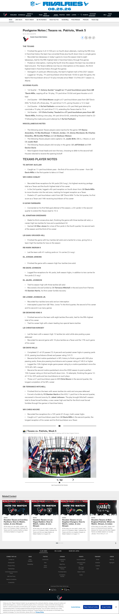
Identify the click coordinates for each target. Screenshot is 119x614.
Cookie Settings (75, 607)
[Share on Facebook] (82, 38)
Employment (11, 562)
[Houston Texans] (59, 598)
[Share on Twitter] (86, 38)
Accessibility (11, 582)
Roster (97, 559)
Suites (81, 574)
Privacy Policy (11, 565)
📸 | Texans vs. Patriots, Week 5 (39, 431)
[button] (57, 543)
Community (45, 559)
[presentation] (116, 543)
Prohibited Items (62, 571)
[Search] (81, 14)
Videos (112, 556)
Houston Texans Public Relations (38, 37)
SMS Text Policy (11, 576)
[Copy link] (93, 37)
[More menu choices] (78, 14)
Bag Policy (62, 564)
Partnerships (11, 568)
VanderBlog (30, 564)
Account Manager (81, 559)
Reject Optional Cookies (91, 607)
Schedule (97, 562)
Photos (45, 556)
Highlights (111, 562)
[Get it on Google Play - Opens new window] (65, 590)
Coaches (97, 565)
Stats (97, 568)
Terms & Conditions (11, 579)
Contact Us (11, 559)
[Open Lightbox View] (59, 462)
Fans (45, 562)
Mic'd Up (112, 559)
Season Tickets (81, 571)
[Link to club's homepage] (5, 14)
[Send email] (89, 38)
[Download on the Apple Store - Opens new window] (53, 589)
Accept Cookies (106, 607)
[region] (59, 607)
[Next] (73, 480)
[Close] (116, 607)
